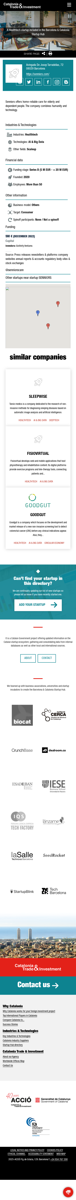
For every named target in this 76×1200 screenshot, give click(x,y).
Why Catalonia (13, 1006)
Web (19, 81)
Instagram (56, 81)
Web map (61, 1154)
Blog (66, 81)
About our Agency (11, 1057)
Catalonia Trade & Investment (23, 1051)
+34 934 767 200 (59, 1159)
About (28, 658)
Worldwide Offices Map (13, 1061)
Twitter (29, 81)
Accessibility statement (41, 1154)
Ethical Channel (16, 1154)
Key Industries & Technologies (16, 1036)
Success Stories (10, 1024)
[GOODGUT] (38, 518)
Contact (47, 658)
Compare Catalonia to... (13, 1020)
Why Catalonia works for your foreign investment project (29, 1011)
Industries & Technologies (20, 1031)
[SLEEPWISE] (38, 397)
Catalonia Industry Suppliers (16, 1041)
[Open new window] (68, 1192)
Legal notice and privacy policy (27, 1150)
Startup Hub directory (13, 1045)
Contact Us (8, 1065)
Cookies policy (55, 1150)
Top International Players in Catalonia (20, 1016)
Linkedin (38, 81)
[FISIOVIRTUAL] (38, 456)
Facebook (47, 81)
